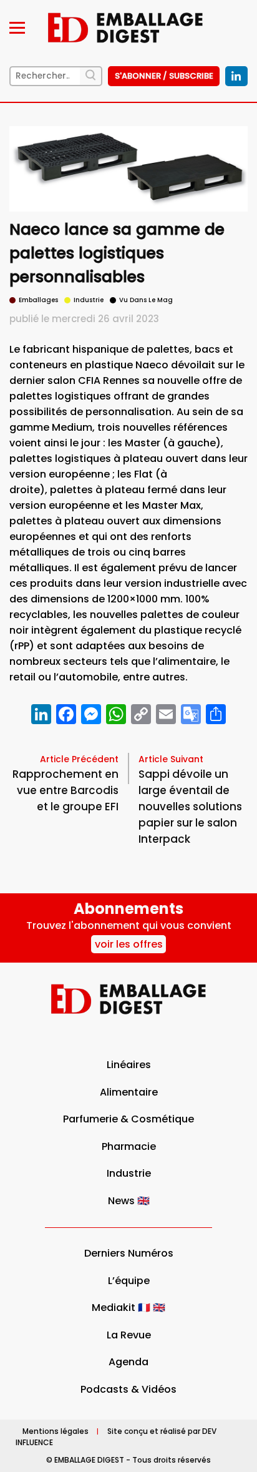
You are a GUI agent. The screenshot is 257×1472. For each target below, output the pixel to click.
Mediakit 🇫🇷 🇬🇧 (128, 1307)
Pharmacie (129, 1146)
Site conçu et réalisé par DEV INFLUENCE (116, 1437)
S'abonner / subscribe (164, 76)
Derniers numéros (128, 1253)
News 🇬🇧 (129, 1201)
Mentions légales (55, 1431)
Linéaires (129, 1064)
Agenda (128, 1362)
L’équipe (129, 1280)
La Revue (129, 1335)
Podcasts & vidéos (128, 1389)
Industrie (129, 1173)
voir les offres (129, 944)
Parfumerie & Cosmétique (128, 1119)
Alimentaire (129, 1092)
